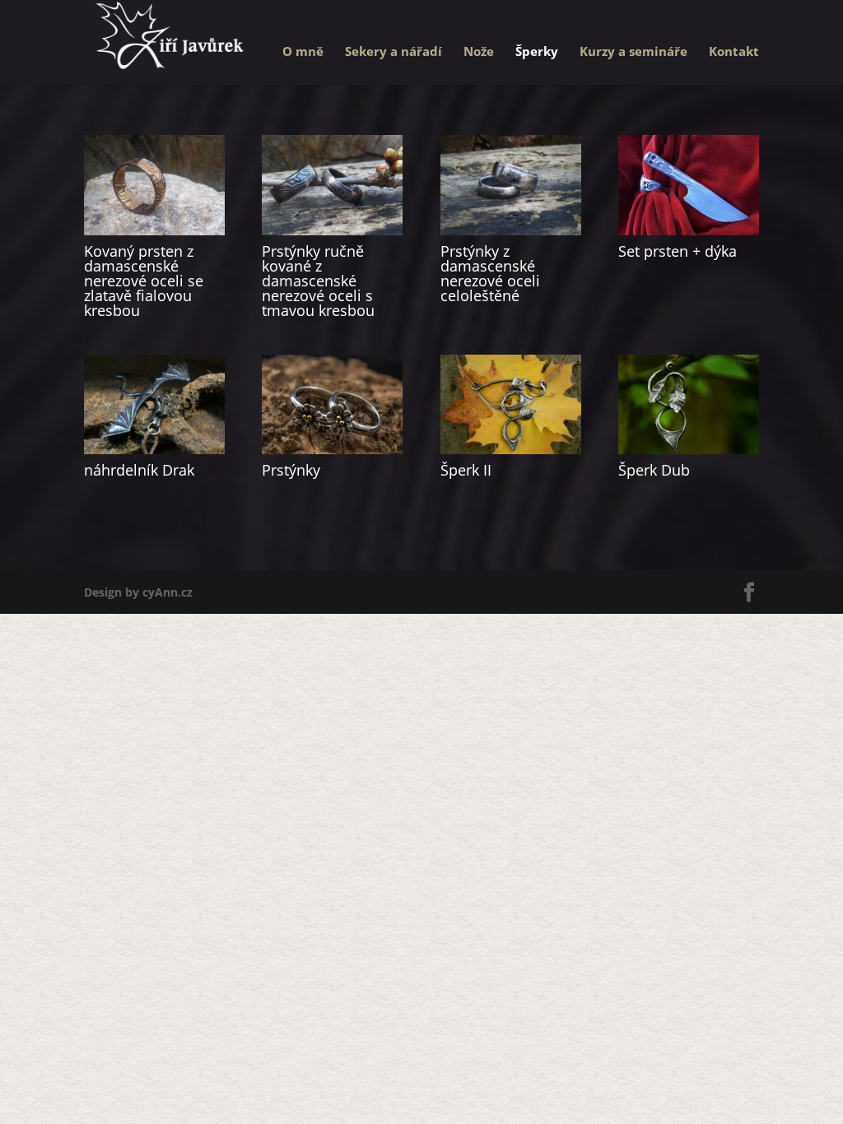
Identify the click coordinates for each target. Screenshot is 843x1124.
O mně (303, 52)
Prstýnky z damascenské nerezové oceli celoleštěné (490, 273)
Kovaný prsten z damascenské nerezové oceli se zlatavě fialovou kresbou (143, 280)
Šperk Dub (654, 470)
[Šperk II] (510, 404)
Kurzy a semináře (633, 52)
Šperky (536, 52)
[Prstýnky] (332, 404)
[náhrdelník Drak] (154, 404)
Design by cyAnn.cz (138, 592)
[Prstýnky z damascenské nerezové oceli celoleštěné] (510, 185)
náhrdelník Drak (139, 470)
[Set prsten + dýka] (688, 185)
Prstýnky (291, 470)
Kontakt (734, 52)
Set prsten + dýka (677, 251)
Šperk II (465, 470)
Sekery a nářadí (393, 52)
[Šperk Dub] (688, 404)
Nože (478, 52)
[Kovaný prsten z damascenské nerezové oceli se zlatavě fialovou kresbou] (154, 185)
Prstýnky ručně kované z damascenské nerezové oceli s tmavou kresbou (318, 280)
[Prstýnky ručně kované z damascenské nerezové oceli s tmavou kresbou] (332, 185)
